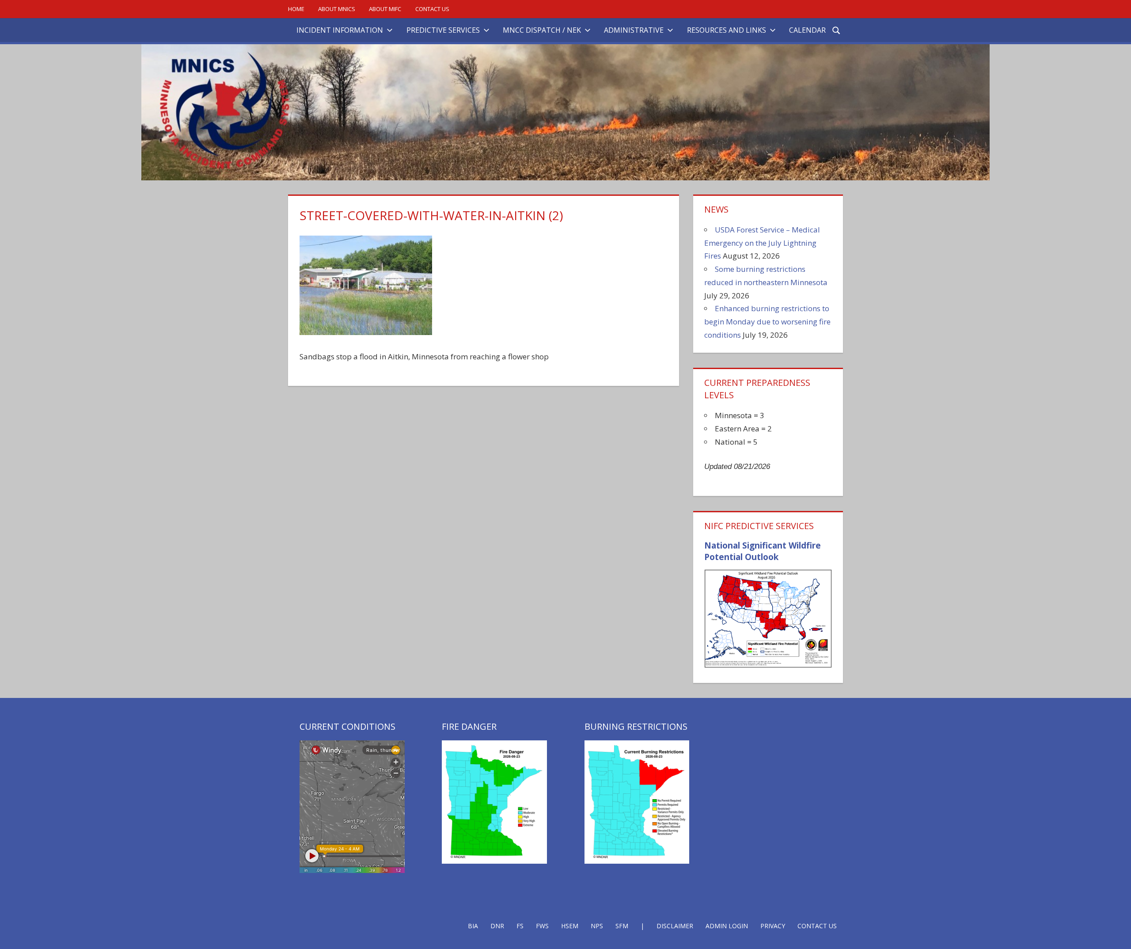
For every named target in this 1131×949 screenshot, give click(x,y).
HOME (296, 9)
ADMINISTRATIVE (634, 30)
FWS (542, 926)
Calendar (807, 30)
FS (520, 926)
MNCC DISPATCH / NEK (542, 30)
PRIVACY (772, 926)
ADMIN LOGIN (727, 926)
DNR (497, 926)
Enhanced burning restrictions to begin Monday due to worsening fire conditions (767, 321)
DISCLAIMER (675, 926)
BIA (473, 926)
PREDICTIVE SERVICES (443, 30)
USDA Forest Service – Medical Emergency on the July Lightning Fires (762, 243)
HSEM (569, 926)
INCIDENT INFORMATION (339, 30)
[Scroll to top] (1116, 934)
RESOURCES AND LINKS (726, 30)
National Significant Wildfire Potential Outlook (762, 551)
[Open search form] (837, 30)
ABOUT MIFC (385, 9)
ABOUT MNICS (336, 9)
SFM (621, 926)
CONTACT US (432, 9)
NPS (597, 926)
